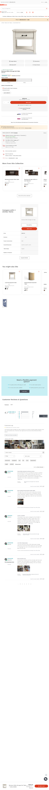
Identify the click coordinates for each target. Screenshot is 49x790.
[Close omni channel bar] (47, 19)
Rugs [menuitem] (25, 16)
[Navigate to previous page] (18, 584)
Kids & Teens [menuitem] (15, 16)
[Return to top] (46, 775)
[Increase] (8, 102)
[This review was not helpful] (43, 486)
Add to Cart (42, 786)
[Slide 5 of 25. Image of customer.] (30, 444)
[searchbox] (23, 452)
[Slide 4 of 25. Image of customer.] (24, 444)
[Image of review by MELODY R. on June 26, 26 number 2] (27, 568)
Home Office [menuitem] (21, 16)
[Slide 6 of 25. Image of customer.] (35, 444)
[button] (28, 19)
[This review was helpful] (40, 486)
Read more (20, 479)
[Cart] (32, 12)
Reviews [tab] (7, 404)
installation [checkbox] (14, 460)
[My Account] (26, 12)
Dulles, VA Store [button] (8, 155)
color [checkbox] (27, 460)
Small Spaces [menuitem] (41, 16)
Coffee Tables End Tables (6, 22)
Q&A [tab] (11, 404)
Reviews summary (16, 75)
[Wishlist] (29, 12)
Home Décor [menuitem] (29, 16)
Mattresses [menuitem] (9, 16)
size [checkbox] (19, 460)
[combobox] (10, 456)
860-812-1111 (12, 2)
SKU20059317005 (16, 22)
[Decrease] (4, 102)
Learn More (24, 391)
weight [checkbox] (6, 464)
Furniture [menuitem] (5, 16)
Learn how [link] (31, 787)
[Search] (47, 8)
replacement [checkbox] (33, 460)
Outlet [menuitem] (46, 16)
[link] (13, 786)
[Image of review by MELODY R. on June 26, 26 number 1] (20, 568)
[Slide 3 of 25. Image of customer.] (18, 444)
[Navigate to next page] (31, 584)
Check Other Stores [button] (17, 155)
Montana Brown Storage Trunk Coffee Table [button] (32, 507)
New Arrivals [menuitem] (35, 16)
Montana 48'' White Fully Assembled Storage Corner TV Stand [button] (31, 534)
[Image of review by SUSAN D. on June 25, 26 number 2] (27, 528)
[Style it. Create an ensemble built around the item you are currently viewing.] (4, 303)
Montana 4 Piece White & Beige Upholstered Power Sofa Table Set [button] (31, 574)
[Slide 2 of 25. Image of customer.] (13, 444)
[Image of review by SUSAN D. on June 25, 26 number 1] (20, 528)
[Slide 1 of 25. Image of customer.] (7, 444)
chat (17, 158)
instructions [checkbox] (7, 460)
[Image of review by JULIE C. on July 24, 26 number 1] (20, 502)
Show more (18, 464)
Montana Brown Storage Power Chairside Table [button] (31, 482)
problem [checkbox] (12, 464)
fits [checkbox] (23, 460)
